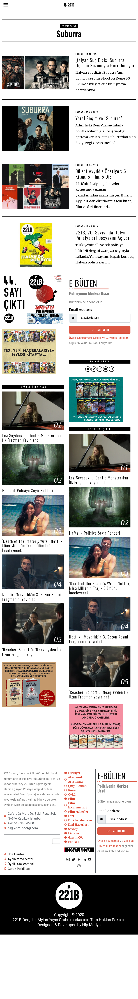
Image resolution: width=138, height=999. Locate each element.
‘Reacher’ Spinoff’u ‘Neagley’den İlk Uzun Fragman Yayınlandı (31, 652)
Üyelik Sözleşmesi (80, 338)
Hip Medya (91, 925)
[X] (73, 859)
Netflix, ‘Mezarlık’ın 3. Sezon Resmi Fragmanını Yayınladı (31, 597)
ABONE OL (102, 330)
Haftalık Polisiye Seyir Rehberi (27, 490)
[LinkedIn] (84, 859)
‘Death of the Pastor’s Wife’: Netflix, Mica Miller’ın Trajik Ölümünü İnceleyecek (33, 545)
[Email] (79, 865)
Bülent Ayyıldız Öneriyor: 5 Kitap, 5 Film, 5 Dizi (100, 174)
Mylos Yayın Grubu (53, 920)
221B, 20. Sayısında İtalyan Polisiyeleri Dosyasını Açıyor (102, 235)
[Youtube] (89, 859)
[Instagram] (68, 859)
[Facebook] (79, 859)
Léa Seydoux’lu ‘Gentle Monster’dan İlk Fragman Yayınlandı (31, 437)
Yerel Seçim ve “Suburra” (98, 118)
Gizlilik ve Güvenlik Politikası (111, 338)
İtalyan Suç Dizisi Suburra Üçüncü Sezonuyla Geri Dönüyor (105, 63)
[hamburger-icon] (56, 841)
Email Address (80, 310)
